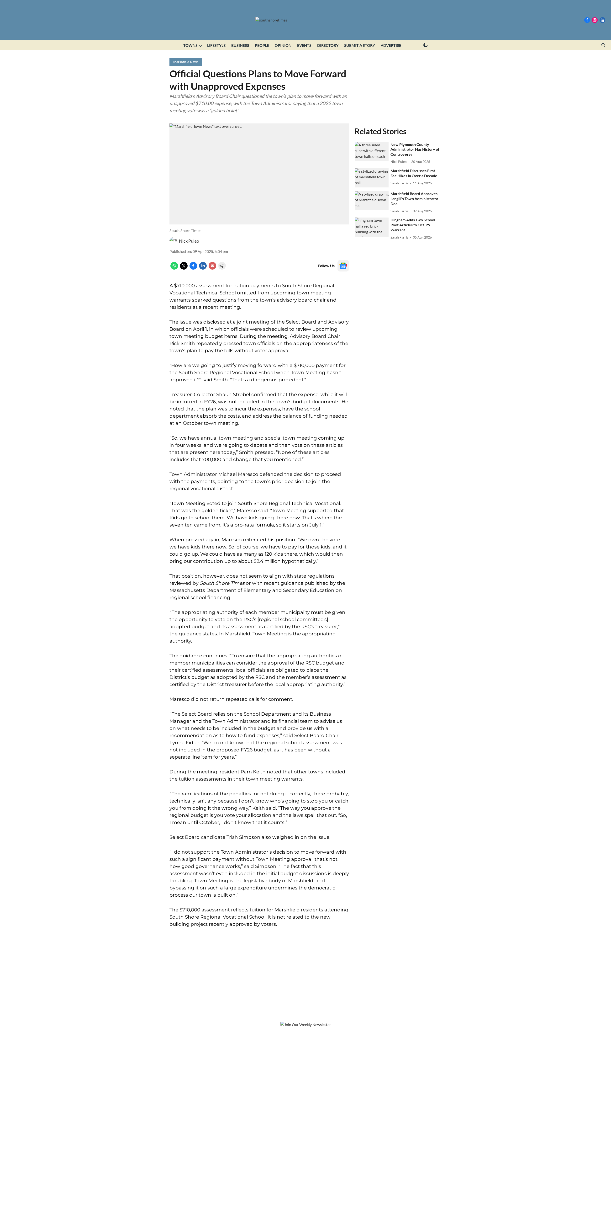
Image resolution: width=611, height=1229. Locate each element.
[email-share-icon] (212, 268)
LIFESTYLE (216, 45)
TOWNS (190, 45)
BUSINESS (240, 45)
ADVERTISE (391, 45)
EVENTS (304, 45)
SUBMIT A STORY (359, 45)
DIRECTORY (327, 45)
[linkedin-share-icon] (203, 268)
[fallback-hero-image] (372, 151)
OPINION (283, 45)
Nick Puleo (189, 241)
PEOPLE (262, 45)
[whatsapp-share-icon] (174, 268)
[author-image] (173, 241)
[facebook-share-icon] (193, 268)
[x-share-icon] (184, 268)
